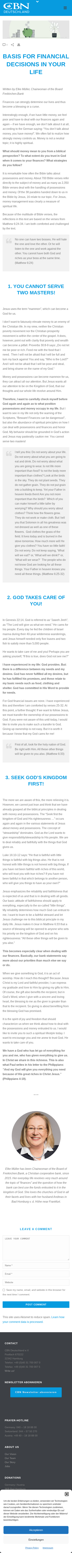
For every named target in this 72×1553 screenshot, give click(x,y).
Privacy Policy (32, 1548)
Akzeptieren (36, 1529)
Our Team (10, 1458)
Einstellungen (36, 1539)
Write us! (10, 1370)
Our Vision (10, 1454)
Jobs (7, 1466)
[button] (67, 1494)
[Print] (20, 44)
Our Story (10, 1462)
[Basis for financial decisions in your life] (36, 29)
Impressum (48, 1548)
